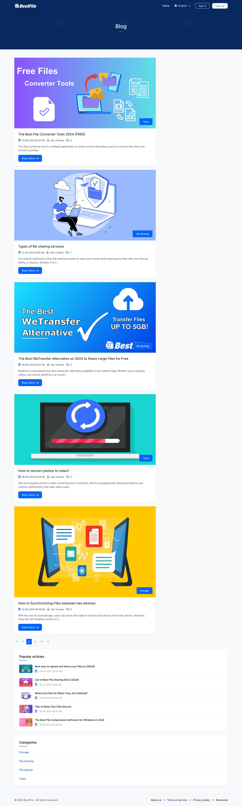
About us (156, 800)
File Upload (26, 769)
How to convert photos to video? (43, 471)
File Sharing (142, 233)
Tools (146, 121)
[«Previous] (17, 642)
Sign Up (220, 5)
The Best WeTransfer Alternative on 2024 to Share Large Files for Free (73, 359)
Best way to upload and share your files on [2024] (65, 666)
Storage (144, 590)
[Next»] (48, 642)
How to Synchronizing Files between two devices (57, 603)
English (182, 5)
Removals (222, 800)
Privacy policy (201, 800)
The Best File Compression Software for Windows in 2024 (69, 719)
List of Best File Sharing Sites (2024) (57, 679)
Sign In (202, 5)
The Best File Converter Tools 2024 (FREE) (51, 134)
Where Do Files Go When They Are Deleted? (61, 693)
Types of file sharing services (41, 246)
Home (165, 5)
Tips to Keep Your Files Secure (53, 706)
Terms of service (177, 800)
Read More (28, 158)
